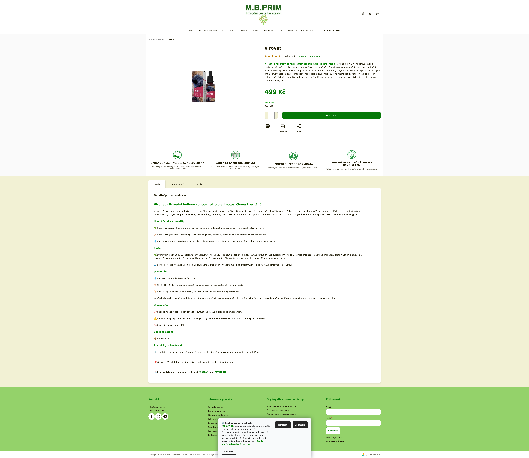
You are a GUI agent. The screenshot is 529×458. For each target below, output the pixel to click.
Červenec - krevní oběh (278, 410)
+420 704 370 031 (156, 410)
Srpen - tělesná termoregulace (281, 406)
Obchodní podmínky (218, 415)
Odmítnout (282, 424)
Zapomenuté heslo (335, 441)
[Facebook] (151, 416)
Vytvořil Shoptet (373, 454)
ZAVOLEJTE (221, 372)
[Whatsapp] (158, 416)
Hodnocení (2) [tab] (178, 184)
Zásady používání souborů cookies (242, 443)
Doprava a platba (216, 411)
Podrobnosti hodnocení (308, 56)
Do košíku (333, 115)
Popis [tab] (157, 184)
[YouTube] (165, 416)
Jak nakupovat (215, 406)
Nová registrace (334, 437)
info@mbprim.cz (156, 406)
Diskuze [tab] (201, 184)
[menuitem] (190, 31)
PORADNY (203, 372)
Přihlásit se (333, 430)
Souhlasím (300, 424)
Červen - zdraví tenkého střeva (281, 415)
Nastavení (229, 451)
